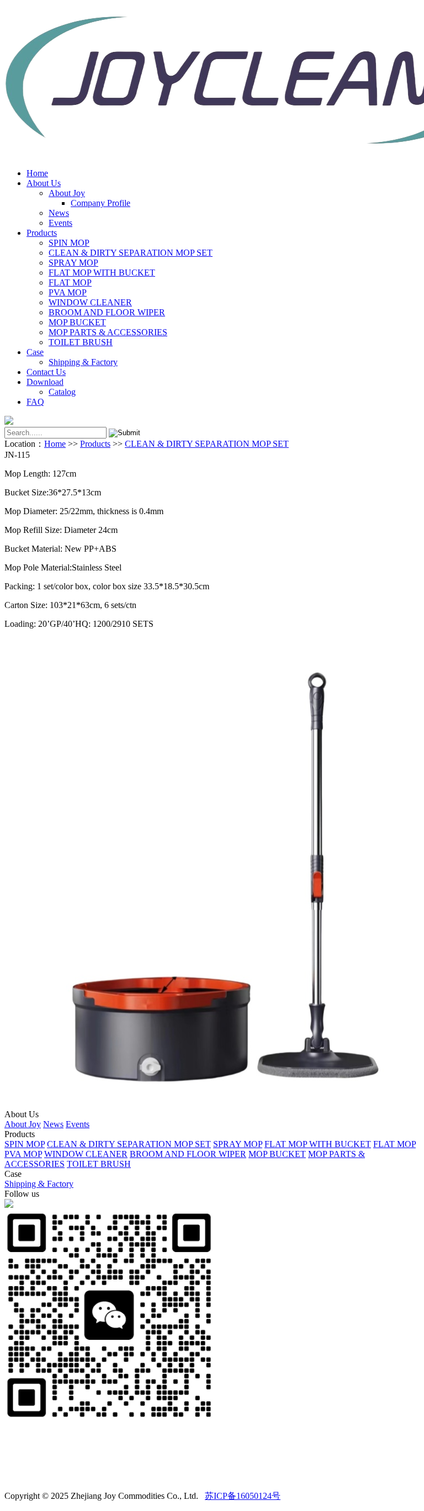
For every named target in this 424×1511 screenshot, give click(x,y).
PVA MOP (68, 292)
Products (41, 232)
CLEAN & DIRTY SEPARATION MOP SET (131, 252)
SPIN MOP (69, 242)
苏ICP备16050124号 (242, 1496)
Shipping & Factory (83, 362)
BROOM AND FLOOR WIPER (107, 312)
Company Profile (100, 203)
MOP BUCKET (77, 322)
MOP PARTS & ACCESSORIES (108, 332)
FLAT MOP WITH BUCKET (102, 272)
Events (60, 223)
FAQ (35, 401)
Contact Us (46, 372)
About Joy (67, 193)
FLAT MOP (70, 282)
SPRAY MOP (73, 262)
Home (37, 173)
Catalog (62, 392)
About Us (43, 183)
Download (44, 382)
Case (35, 352)
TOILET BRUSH (81, 342)
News (59, 213)
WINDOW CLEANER (90, 302)
